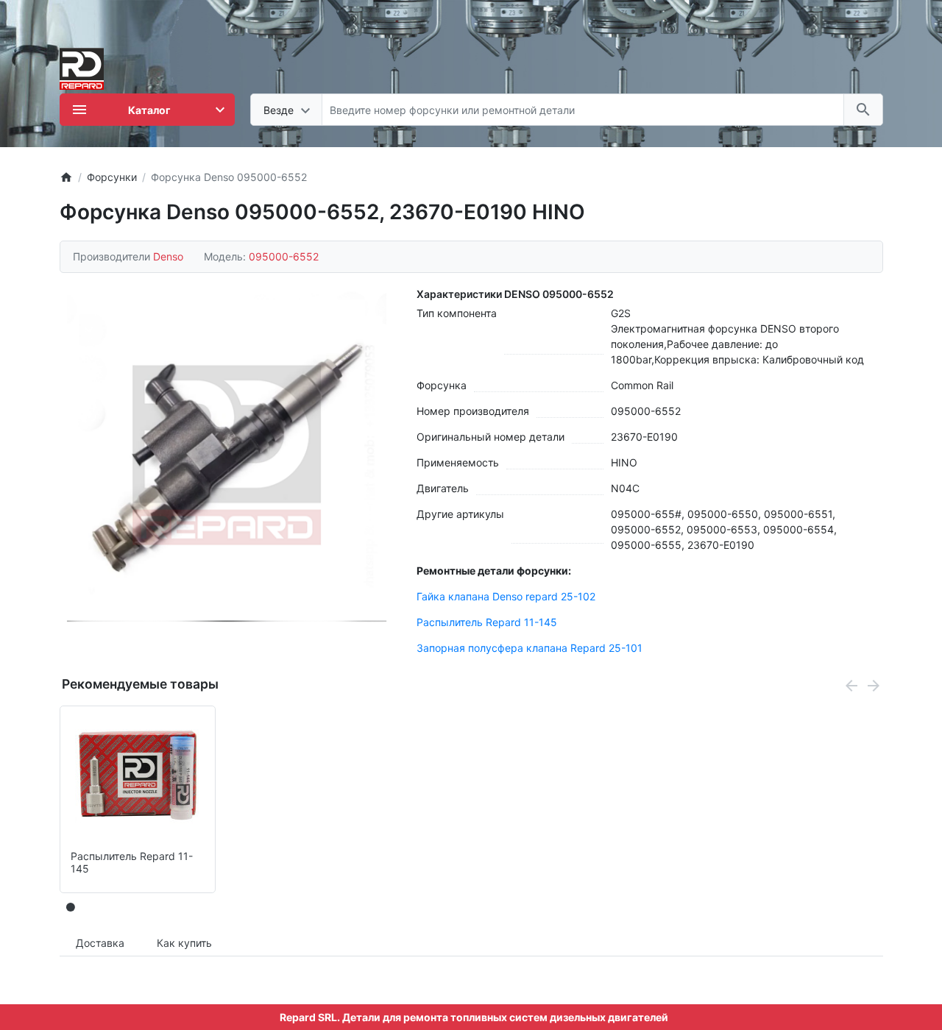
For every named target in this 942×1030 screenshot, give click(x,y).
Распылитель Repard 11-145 (487, 622)
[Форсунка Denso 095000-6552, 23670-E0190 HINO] (227, 455)
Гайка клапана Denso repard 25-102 (506, 596)
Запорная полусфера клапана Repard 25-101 (529, 648)
